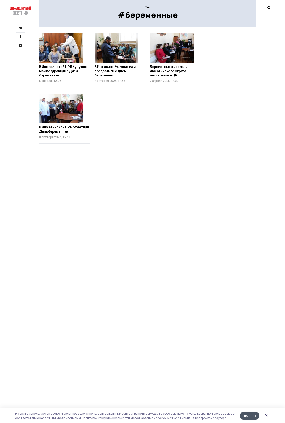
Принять (249, 416)
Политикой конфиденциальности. (106, 418)
